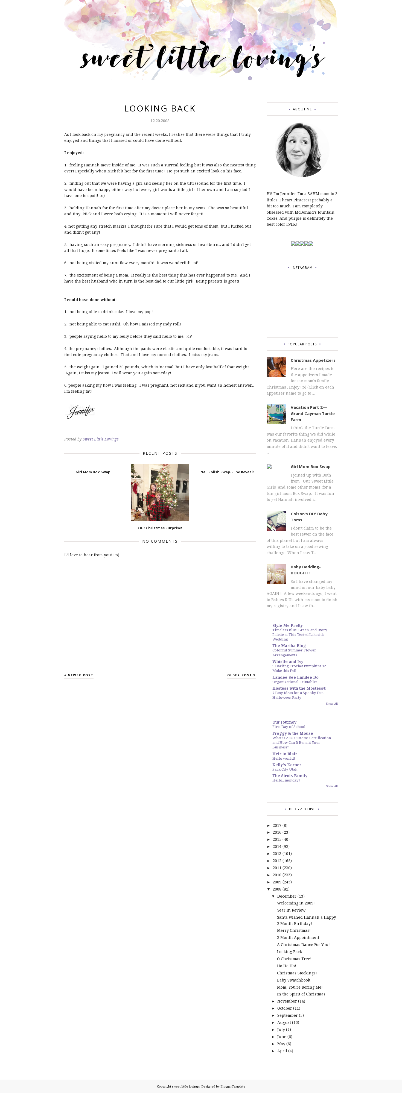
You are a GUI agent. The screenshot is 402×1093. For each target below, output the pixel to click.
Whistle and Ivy (287, 661)
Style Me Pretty (287, 625)
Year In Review (291, 910)
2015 (277, 839)
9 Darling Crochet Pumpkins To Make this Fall (299, 668)
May (281, 1043)
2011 (277, 867)
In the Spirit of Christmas (301, 994)
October (284, 1008)
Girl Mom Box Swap (311, 466)
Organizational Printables (294, 681)
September (287, 1015)
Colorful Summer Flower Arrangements (294, 652)
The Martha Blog (289, 645)
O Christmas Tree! (294, 958)
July (281, 1029)
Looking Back (289, 951)
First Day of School (288, 726)
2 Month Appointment (298, 937)
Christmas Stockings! (297, 973)
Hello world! (283, 758)
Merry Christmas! (294, 930)
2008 (277, 889)
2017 (277, 825)
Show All (332, 704)
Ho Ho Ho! (286, 965)
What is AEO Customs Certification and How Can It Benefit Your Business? (301, 742)
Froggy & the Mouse (292, 733)
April (282, 1050)
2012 (277, 860)
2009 (277, 882)
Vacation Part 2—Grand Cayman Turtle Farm (313, 413)
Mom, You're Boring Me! (300, 987)
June (281, 1036)
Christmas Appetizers (313, 360)
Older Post (239, 675)
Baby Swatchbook (293, 980)
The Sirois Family (289, 775)
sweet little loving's (186, 1086)
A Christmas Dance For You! (303, 944)
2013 (277, 853)
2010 (277, 874)
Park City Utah (284, 769)
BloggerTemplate (232, 1086)
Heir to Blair (284, 753)
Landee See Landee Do (295, 677)
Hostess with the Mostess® (299, 688)
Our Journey (284, 722)
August (284, 1022)
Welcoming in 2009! (296, 903)
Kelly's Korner (286, 764)
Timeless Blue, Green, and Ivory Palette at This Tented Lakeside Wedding (299, 634)
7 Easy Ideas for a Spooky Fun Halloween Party (298, 695)
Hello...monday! (286, 780)
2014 (277, 846)
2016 (277, 832)
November (287, 1001)
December (286, 896)
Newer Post (81, 675)
